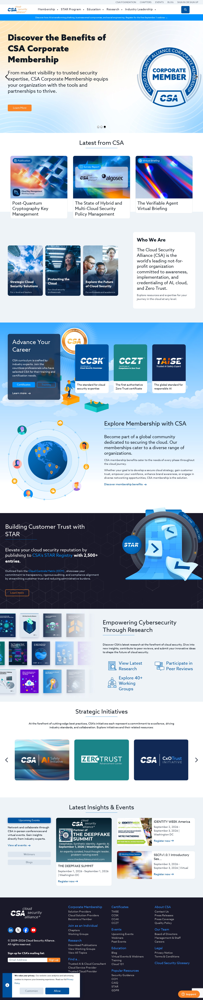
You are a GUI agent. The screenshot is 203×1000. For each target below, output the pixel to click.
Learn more (19, 393)
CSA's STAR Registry (52, 555)
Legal (159, 948)
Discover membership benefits (123, 484)
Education (118, 948)
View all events (17, 845)
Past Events (118, 942)
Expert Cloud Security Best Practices (60, 272)
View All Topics (77, 953)
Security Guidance (122, 975)
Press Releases (164, 915)
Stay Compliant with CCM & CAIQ (60, 251)
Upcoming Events (122, 934)
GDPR (115, 990)
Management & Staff (168, 938)
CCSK (115, 915)
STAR (114, 987)
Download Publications (82, 945)
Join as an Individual (83, 926)
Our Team (162, 930)
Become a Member (80, 919)
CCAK (115, 919)
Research (75, 941)
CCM (114, 979)
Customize (31, 991)
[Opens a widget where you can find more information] (189, 994)
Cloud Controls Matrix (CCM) (46, 571)
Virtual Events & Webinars (127, 957)
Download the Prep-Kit (24, 85)
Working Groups (78, 934)
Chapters (145, 2)
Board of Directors (166, 934)
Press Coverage (164, 919)
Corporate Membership (85, 907)
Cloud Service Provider (82, 968)
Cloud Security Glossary (172, 963)
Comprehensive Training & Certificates (100, 251)
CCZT (115, 923)
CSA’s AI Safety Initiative (19, 261)
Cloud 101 (117, 964)
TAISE (115, 912)
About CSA (163, 907)
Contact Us (162, 912)
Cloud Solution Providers (83, 915)
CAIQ (114, 983)
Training (46, 385)
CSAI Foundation (126, 2)
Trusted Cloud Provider (82, 971)
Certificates (119, 907)
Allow (57, 991)
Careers (159, 942)
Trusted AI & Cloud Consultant (87, 964)
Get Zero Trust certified (19, 272)
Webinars (29, 854)
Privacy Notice (164, 953)
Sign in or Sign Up (187, 2)
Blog (170, 2)
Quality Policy (163, 923)
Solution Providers (79, 912)
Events (159, 2)
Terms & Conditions (167, 957)
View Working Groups (81, 949)
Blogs (29, 862)
